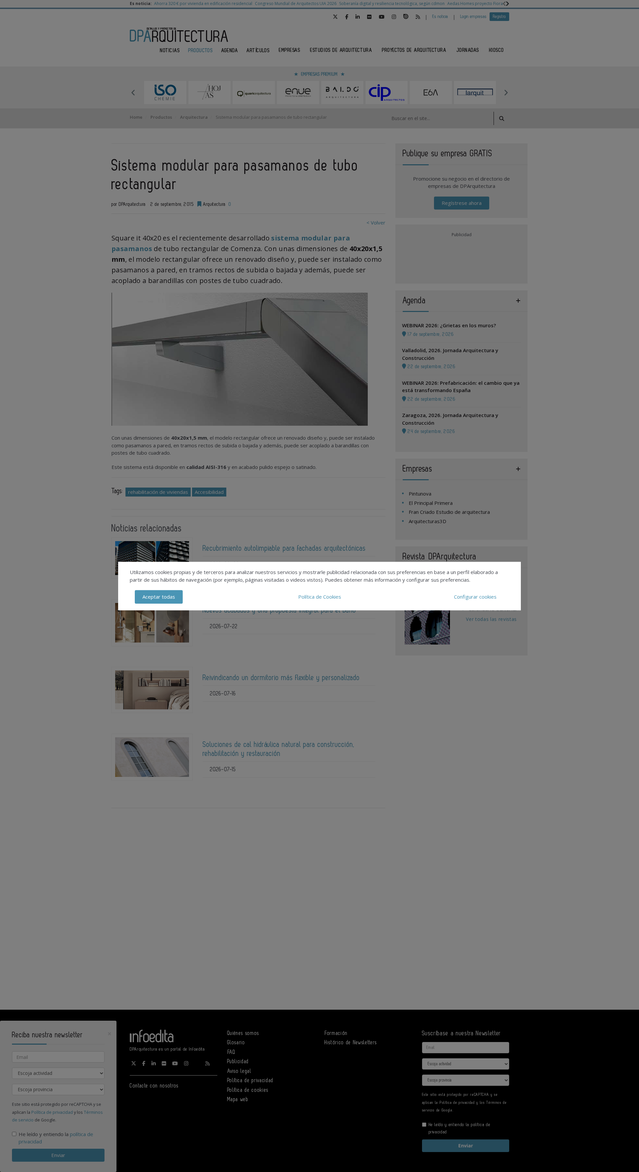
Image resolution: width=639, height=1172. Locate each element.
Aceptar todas (158, 596)
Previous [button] (133, 92)
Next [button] (506, 92)
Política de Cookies (319, 596)
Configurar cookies (475, 596)
